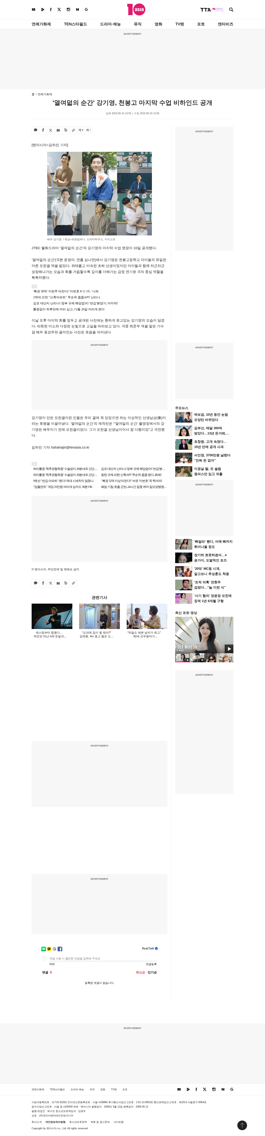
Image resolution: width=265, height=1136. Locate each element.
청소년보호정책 (78, 1122)
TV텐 (179, 24)
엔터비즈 (225, 24)
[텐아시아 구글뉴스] (86, 9)
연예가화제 (41, 24)
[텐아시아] (136, 9)
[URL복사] (73, 130)
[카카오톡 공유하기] (35, 130)
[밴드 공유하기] (66, 130)
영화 (158, 24)
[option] (204, 635)
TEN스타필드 (75, 24)
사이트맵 (118, 1122)
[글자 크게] (81, 130)
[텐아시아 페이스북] (51, 9)
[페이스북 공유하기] (43, 130)
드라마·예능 (110, 24)
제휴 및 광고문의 (100, 1122)
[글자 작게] (88, 130)
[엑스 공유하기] (51, 130)
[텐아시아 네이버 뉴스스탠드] (77, 9)
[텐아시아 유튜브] (33, 9)
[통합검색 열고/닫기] (231, 10)
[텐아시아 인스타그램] (68, 9)
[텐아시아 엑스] (59, 9)
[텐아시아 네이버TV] (42, 9)
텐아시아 (52, 1128)
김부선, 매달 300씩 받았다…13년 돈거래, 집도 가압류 (210, 433)
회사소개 (37, 1122)
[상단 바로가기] (242, 1125)
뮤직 (138, 24)
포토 (201, 24)
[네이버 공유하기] (58, 130)
